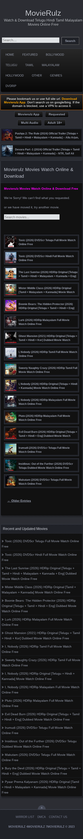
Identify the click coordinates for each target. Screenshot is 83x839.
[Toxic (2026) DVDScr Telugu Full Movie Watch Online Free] (10, 246)
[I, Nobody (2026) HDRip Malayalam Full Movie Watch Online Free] (10, 406)
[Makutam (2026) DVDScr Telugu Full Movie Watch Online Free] (10, 485)
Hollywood (15, 75)
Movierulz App (28, 114)
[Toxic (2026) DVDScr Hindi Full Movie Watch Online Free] (10, 262)
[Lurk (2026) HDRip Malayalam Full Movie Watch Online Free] (10, 326)
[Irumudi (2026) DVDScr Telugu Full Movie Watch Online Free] (10, 453)
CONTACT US (58, 817)
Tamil (29, 65)
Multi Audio (29, 122)
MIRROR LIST (25, 817)
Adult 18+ (55, 122)
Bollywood (55, 54)
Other (37, 75)
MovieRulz (43, 13)
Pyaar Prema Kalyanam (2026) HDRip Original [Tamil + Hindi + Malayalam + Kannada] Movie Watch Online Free (40, 787)
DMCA (41, 817)
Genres (56, 75)
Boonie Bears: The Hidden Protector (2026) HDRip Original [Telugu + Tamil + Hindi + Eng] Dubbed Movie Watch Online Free (39, 606)
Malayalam (50, 65)
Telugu (11, 65)
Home (10, 54)
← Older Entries (19, 500)
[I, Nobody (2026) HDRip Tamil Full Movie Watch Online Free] (10, 358)
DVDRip (11, 86)
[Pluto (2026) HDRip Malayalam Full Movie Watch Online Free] (10, 421)
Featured (30, 54)
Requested (57, 114)
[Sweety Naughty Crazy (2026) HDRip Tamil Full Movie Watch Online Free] (10, 374)
